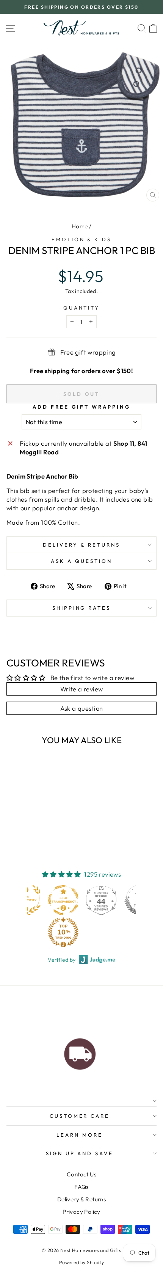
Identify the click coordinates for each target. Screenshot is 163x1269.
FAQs (81, 1186)
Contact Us (81, 1174)
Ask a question (81, 561)
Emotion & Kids (82, 239)
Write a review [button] (81, 689)
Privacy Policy (81, 1211)
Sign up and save (80, 1153)
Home (80, 226)
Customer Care (80, 1116)
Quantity (81, 308)
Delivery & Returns (81, 545)
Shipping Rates (81, 608)
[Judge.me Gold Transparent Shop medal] (63, 900)
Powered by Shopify (81, 1262)
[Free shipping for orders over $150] (80, 1052)
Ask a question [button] (81, 708)
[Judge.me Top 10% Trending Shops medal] (63, 932)
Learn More (79, 1135)
